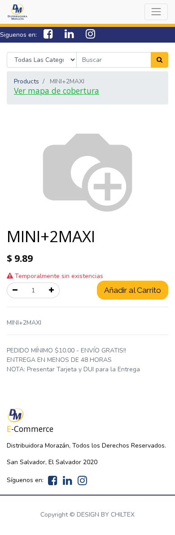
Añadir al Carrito (132, 290)
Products (26, 81)
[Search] (159, 60)
